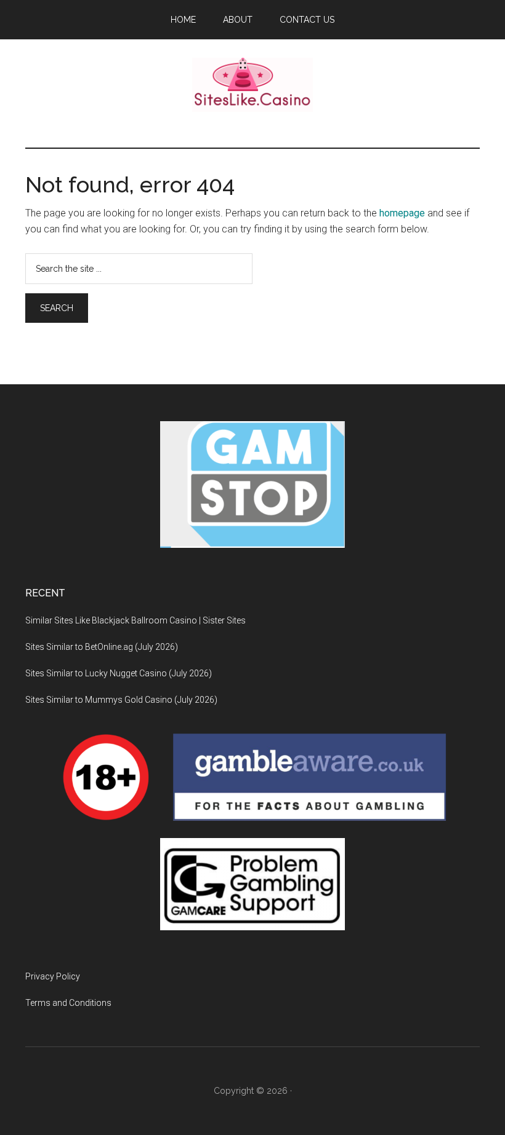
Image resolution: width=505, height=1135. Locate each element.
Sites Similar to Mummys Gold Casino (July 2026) (121, 700)
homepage (402, 213)
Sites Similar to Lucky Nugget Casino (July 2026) (118, 673)
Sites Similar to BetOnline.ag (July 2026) (101, 647)
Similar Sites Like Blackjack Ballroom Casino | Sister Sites (135, 620)
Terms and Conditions (68, 1003)
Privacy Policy (52, 976)
